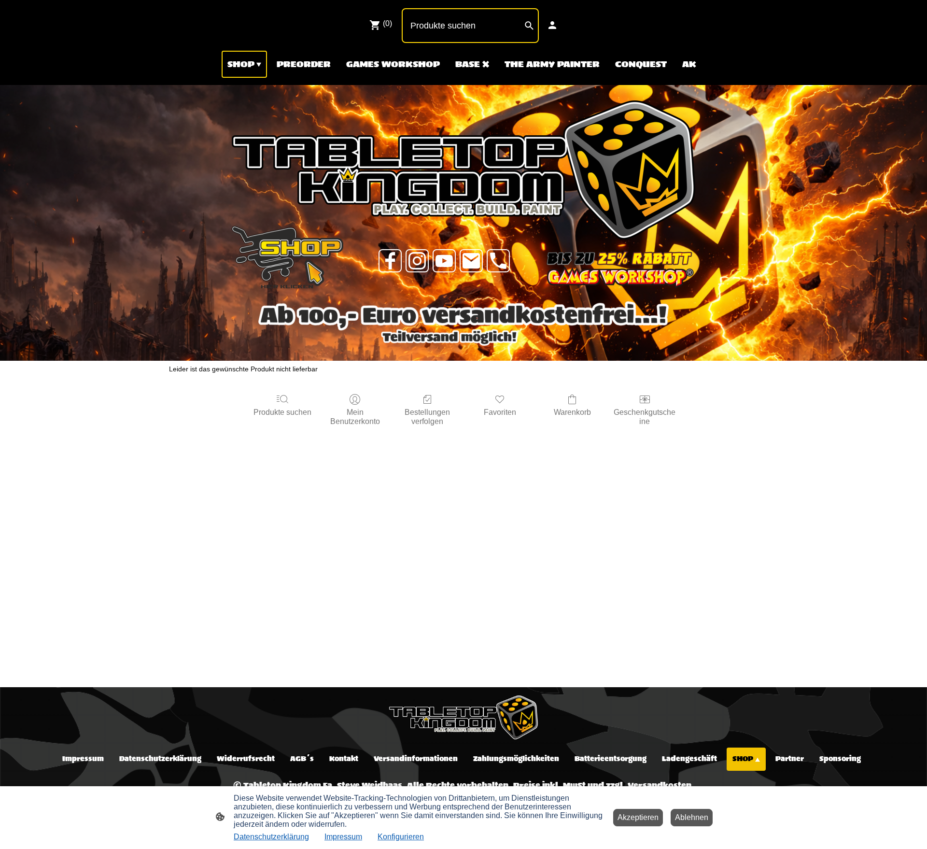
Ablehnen (691, 817)
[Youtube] (444, 260)
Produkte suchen (282, 412)
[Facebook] (390, 260)
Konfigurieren (401, 837)
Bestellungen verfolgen (427, 416)
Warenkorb (572, 412)
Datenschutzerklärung (271, 837)
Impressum (343, 837)
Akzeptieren (638, 817)
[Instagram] (417, 260)
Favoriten (500, 412)
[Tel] (498, 260)
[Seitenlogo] (463, 717)
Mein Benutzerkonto (355, 416)
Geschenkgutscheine (644, 416)
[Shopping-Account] (552, 25)
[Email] (471, 260)
